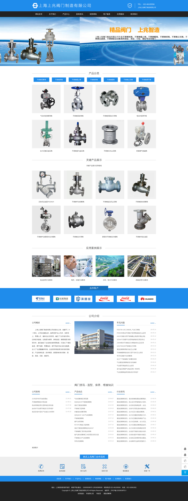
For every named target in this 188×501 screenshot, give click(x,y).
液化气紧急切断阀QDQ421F (84, 428)
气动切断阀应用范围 (81, 399)
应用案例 (120, 14)
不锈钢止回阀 (128, 80)
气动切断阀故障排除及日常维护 (127, 372)
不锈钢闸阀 (59, 80)
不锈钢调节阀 (146, 80)
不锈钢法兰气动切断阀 (82, 438)
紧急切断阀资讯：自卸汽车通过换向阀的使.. (132, 408)
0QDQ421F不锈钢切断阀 (82, 402)
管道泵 (98, 493)
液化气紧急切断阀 (80, 405)
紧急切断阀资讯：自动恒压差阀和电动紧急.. (132, 438)
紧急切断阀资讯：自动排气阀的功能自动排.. (132, 431)
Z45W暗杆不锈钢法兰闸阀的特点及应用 (130, 343)
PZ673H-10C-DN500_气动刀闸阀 (128, 330)
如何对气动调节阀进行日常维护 (42, 408)
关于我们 (52, 14)
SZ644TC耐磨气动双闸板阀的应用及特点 (131, 339)
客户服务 (106, 14)
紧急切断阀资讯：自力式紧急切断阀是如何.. (132, 425)
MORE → (68, 323)
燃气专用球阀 (79, 421)
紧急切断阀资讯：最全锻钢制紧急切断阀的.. (132, 399)
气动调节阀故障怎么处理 (125, 366)
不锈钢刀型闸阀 (79, 408)
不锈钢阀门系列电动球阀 (82, 431)
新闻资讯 (79, 14)
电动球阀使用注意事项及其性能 (42, 405)
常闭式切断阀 (79, 441)
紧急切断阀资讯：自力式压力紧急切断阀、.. (132, 412)
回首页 (59, 479)
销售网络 (93, 14)
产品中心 (66, 14)
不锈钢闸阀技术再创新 (39, 402)
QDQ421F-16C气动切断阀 (83, 415)
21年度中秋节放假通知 (39, 399)
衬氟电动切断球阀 (80, 412)
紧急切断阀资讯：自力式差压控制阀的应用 (131, 428)
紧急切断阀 (107, 493)
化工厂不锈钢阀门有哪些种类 (127, 359)
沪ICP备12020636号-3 (118, 490)
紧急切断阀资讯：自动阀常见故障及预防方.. (132, 441)
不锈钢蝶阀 (111, 80)
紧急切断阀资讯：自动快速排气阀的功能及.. (132, 434)
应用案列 (118, 479)
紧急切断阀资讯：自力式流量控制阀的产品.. (132, 418)
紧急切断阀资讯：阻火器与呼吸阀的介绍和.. (132, 402)
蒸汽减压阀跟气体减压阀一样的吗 (128, 369)
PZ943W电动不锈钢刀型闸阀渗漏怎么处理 (131, 333)
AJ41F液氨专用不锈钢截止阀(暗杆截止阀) (131, 336)
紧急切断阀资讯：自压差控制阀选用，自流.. (132, 405)
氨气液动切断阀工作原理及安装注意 (86, 434)
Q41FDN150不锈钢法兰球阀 (126, 346)
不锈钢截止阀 (76, 80)
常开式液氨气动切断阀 (124, 356)
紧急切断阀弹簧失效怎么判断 (127, 349)
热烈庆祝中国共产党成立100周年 (43, 412)
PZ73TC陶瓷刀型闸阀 (81, 425)
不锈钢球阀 (94, 80)
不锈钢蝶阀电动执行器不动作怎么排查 (130, 352)
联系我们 (134, 14)
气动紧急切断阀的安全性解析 (127, 362)
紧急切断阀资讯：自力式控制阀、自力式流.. (132, 421)
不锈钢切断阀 (41, 80)
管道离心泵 (90, 493)
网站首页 (38, 14)
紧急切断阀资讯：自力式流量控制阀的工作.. (132, 415)
